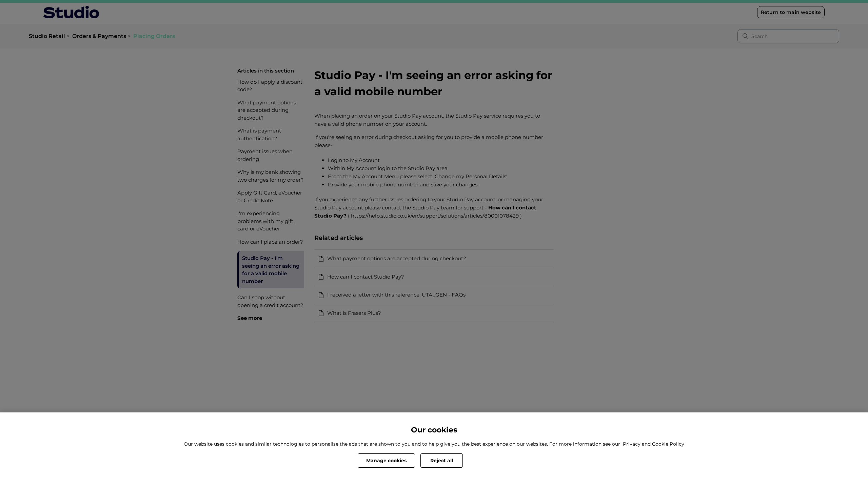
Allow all (489, 461)
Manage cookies (386, 461)
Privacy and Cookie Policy (653, 444)
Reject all (441, 461)
